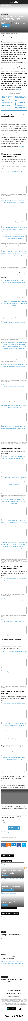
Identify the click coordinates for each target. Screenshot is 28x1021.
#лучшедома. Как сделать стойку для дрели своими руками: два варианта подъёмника (11, 872)
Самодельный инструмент (8, 890)
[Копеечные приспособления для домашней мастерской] (12, 885)
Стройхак (18, 89)
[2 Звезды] (18, 818)
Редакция (15, 994)
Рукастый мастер (18, 23)
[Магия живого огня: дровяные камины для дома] (12, 899)
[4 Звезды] (23, 818)
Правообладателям (19, 997)
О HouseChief (10, 990)
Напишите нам (18, 990)
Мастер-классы (4, 14)
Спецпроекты (20, 991)
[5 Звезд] (3, 822)
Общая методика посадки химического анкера (7, 102)
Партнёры (20, 993)
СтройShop (3, 931)
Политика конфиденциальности (10, 997)
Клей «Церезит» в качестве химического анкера (20, 98)
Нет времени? (5, 25)
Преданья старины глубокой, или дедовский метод (7, 98)
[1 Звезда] (16, 818)
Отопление (4, 904)
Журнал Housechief (11, 993)
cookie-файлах (11, 1001)
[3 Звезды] (21, 818)
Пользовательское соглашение (13, 996)
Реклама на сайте (11, 991)
